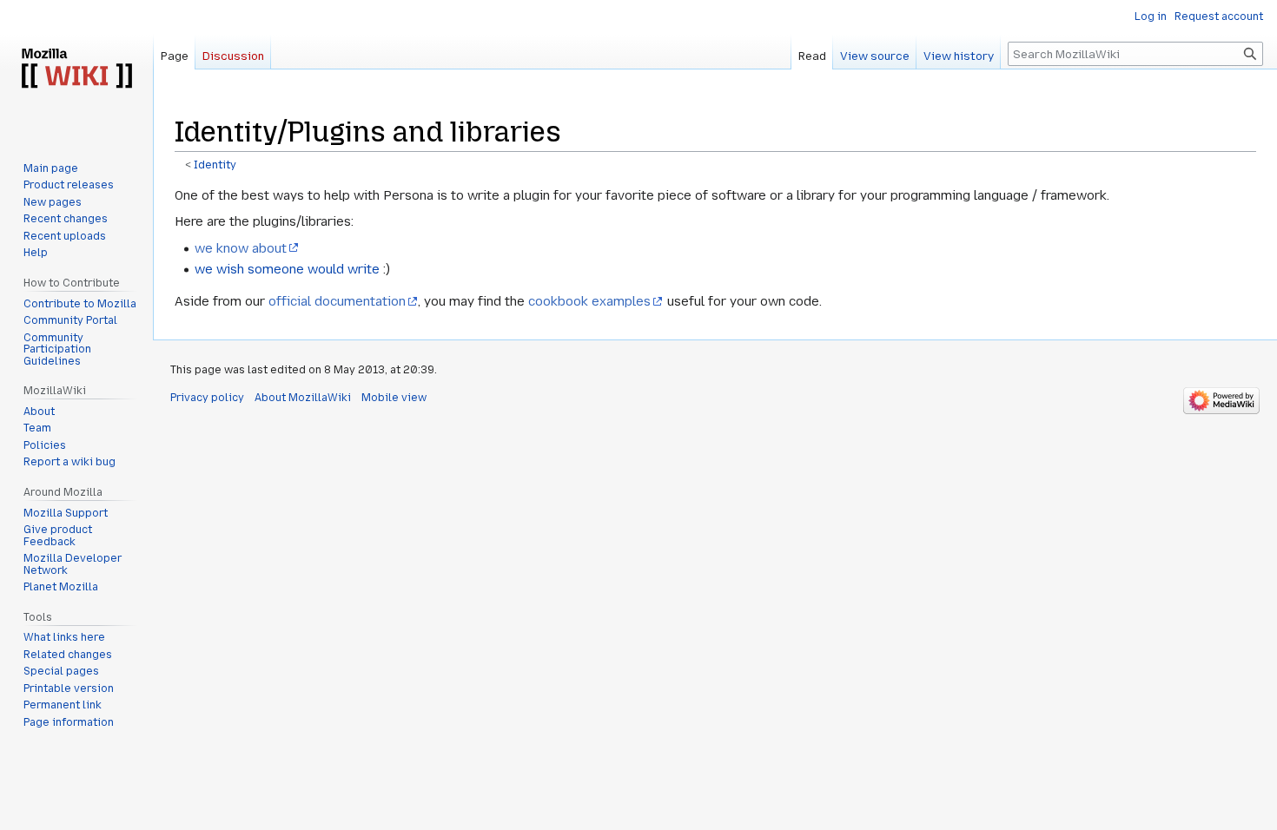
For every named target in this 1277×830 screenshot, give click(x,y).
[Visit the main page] (76, 69)
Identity (215, 165)
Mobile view (394, 398)
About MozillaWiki (303, 398)
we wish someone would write (287, 269)
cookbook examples (589, 301)
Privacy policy (207, 398)
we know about (241, 248)
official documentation (337, 301)
